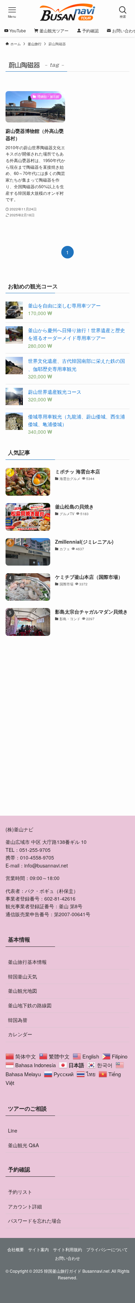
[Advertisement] (67, 733)
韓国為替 (17, 1019)
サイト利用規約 (67, 1249)
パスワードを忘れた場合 (34, 1220)
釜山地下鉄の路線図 (30, 1005)
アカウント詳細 (25, 1206)
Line (12, 1130)
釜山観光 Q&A (23, 1145)
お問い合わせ (67, 1258)
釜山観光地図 (22, 990)
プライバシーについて (107, 1249)
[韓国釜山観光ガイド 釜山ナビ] (68, 12)
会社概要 (15, 1249)
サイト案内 (38, 1249)
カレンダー (20, 1034)
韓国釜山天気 (22, 976)
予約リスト (20, 1191)
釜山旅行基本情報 (27, 961)
